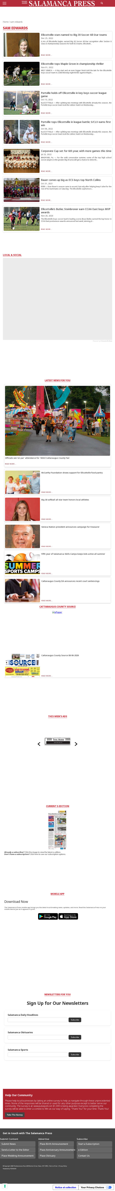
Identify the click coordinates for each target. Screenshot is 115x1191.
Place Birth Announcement (54, 1143)
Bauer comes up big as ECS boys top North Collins (71, 180)
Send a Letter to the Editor (15, 1149)
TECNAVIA (13, 1169)
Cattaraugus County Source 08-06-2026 (60, 655)
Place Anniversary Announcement (57, 1149)
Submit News (9, 1143)
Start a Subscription (88, 1143)
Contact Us (84, 1155)
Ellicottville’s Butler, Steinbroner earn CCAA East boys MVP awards (75, 210)
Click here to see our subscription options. (48, 854)
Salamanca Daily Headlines (23, 1015)
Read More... (46, 55)
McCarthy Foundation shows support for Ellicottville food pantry (72, 472)
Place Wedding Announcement (18, 1155)
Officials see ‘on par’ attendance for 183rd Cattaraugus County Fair (37, 458)
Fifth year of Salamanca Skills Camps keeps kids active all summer (73, 554)
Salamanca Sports (18, 1050)
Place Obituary (47, 1155)
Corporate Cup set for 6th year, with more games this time (76, 151)
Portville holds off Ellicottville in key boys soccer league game (74, 94)
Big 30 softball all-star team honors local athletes (65, 499)
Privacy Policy (63, 1166)
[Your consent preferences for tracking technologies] (5, 1186)
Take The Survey (15, 1115)
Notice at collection (65, 1187)
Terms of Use (53, 1166)
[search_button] (101, 3)
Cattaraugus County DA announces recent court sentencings (70, 581)
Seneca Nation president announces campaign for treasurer (70, 527)
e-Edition (83, 1149)
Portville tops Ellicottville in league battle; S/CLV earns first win (76, 123)
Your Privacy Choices (92, 1187)
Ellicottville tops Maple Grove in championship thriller (72, 63)
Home (6, 21)
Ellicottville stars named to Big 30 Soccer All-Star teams (74, 34)
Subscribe (75, 1020)
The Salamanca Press (20, 1166)
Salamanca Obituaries (20, 1032)
